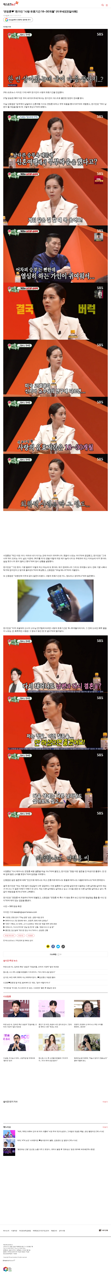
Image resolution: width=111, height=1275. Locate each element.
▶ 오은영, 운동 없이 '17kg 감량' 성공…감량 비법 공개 (23, 917)
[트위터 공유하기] (58, 946)
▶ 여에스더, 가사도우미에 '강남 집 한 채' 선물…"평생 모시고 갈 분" (28, 927)
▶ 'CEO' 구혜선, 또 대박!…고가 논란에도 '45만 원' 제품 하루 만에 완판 (30, 924)
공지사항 (62, 1231)
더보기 (105, 1102)
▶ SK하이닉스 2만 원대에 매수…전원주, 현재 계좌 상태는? (25, 920)
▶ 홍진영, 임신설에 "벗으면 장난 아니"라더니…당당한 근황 (25, 930)
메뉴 (107, 5)
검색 (103, 5)
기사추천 (55, 954)
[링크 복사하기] (63, 946)
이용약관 (14, 1231)
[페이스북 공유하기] (53, 946)
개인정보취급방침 (25, 1231)
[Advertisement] (19, 1189)
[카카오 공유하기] (48, 946)
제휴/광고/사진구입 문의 (41, 1231)
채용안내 (54, 1231)
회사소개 (6, 1231)
